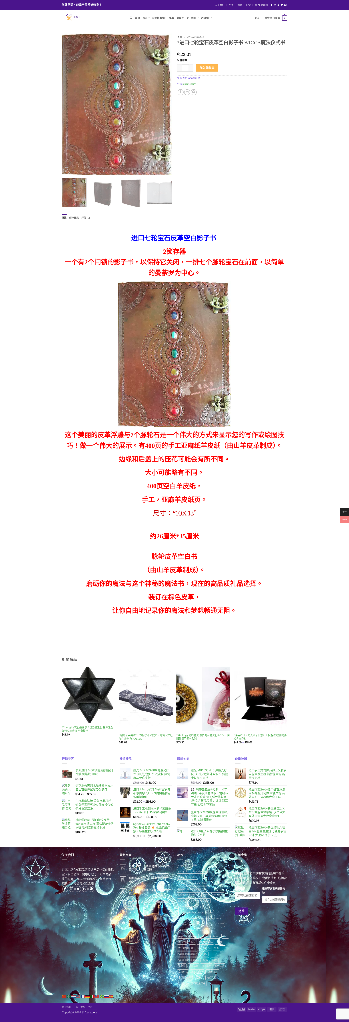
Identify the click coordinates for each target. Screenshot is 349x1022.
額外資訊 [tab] (74, 217)
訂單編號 (240, 888)
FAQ (248, 4)
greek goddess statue (189, 906)
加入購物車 (207, 68)
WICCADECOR (186, 948)
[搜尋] (131, 18)
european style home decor (193, 883)
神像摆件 (198, 977)
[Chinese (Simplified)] (64, 996)
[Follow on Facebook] (271, 5)
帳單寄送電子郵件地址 (273, 890)
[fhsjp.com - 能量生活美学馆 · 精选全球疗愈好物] (93, 18)
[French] (83, 996)
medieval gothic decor (190, 924)
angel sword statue (188, 865)
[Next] (165, 104)
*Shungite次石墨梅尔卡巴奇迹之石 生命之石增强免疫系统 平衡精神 (87, 729)
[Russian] (106, 996)
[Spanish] (111, 996)
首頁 (179, 36)
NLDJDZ (219, 924)
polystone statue (210, 936)
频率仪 (180, 18)
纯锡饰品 (211, 977)
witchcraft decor (187, 953)
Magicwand (216, 918)
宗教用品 (183, 971)
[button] (261, 5)
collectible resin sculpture (192, 871)
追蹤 (241, 911)
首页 (137, 18)
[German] (87, 996)
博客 (240, 4)
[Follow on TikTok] (278, 5)
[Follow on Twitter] (282, 5)
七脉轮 (181, 965)
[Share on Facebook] (181, 92)
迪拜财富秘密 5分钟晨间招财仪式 (149, 879)
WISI (216, 948)
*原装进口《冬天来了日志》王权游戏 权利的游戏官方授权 (260, 737)
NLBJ (208, 924)
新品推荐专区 (159, 18)
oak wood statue (199, 930)
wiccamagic (204, 948)
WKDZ (203, 953)
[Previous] (68, 104)
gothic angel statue (188, 894)
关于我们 (219, 4)
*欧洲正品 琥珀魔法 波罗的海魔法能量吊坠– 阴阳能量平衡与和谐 (203, 737)
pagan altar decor (188, 936)
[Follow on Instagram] (275, 5)
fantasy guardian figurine (192, 888)
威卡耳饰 (219, 965)
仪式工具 (193, 965)
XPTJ (205, 959)
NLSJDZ (182, 930)
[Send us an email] (285, 5)
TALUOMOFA (205, 942)
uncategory (195, 36)
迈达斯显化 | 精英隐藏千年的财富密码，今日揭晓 (149, 868)
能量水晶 (183, 983)
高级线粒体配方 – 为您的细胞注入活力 (149, 903)
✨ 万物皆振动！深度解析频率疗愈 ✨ (150, 891)
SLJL (192, 942)
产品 (231, 4)
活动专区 (206, 18)
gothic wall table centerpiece (194, 900)
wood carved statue (189, 959)
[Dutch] (73, 996)
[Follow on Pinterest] (91, 889)
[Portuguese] (102, 996)
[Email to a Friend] (187, 92)
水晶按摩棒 (197, 971)
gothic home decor (212, 894)
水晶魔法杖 (184, 977)
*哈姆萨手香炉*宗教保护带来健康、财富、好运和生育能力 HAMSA (146, 737)
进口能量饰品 (198, 983)
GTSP (210, 912)
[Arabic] (69, 996)
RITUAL (182, 942)
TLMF (219, 942)
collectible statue (187, 877)
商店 (145, 18)
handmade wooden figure (192, 918)
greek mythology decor (190, 912)
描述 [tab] (64, 217)
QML (225, 936)
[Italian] (92, 996)
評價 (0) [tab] (85, 217)
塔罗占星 (206, 965)
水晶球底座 (212, 971)
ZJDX (214, 959)
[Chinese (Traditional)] (97, 996)
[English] (78, 996)
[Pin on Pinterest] (194, 92)
